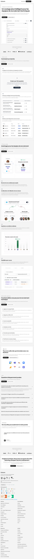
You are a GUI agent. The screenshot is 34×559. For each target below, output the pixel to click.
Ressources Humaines (21, 517)
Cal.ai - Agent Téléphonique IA (6, 510)
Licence (19, 540)
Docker (2, 526)
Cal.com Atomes (3, 517)
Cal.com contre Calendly (5, 556)
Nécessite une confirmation (5, 551)
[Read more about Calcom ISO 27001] (2, 478)
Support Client (20, 508)
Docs (1, 508)
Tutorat (19, 519)
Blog (1, 533)
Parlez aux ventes (20, 547)
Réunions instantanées (4, 547)
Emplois (19, 530)
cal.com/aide (15, 499)
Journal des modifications (22, 544)
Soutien (19, 535)
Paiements (2, 553)
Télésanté (19, 512)
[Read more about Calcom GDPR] (9, 478)
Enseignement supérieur (22, 510)
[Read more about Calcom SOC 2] (4, 478)
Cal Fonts (2, 535)
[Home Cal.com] (3, 1)
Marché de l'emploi (21, 515)
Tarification (3, 506)
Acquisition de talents (21, 506)
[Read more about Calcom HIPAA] (12, 478)
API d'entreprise (3, 522)
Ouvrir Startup (20, 533)
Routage (2, 515)
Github (2, 524)
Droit (18, 522)
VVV (1, 544)
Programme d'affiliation (5, 530)
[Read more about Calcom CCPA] (7, 478)
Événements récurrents (5, 540)
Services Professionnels (21, 513)
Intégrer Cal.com (3, 513)
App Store (2, 549)
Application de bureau (4, 519)
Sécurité (19, 542)
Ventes (19, 503)
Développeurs (3, 542)
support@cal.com (7, 499)
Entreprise (2, 512)
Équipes (2, 537)
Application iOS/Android (5, 503)
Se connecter (23, 1)
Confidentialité (20, 537)
